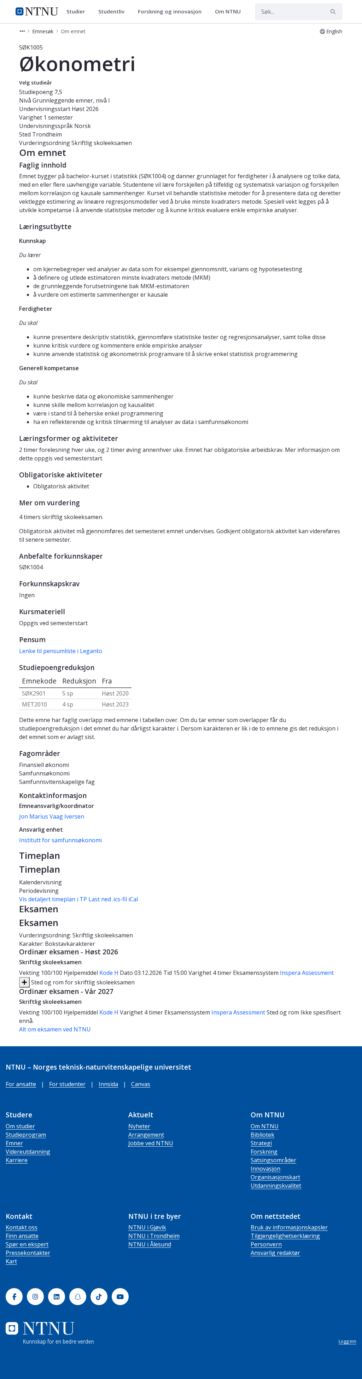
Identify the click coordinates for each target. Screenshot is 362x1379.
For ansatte (21, 1084)
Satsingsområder (273, 1160)
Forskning (264, 1152)
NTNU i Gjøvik (147, 1227)
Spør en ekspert (27, 1244)
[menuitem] (78, 11)
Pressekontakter (28, 1253)
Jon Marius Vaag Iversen (51, 816)
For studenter (67, 1084)
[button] (22, 31)
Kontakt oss (21, 1227)
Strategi (261, 1143)
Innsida (108, 1084)
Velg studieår (35, 82)
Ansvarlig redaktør (275, 1253)
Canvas (140, 1084)
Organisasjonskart (275, 1177)
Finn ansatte (22, 1236)
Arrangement (146, 1135)
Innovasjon (265, 1169)
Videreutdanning (28, 1152)
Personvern (266, 1244)
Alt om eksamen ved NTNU (55, 1029)
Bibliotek (262, 1135)
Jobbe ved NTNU (150, 1143)
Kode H (108, 973)
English (334, 31)
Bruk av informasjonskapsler (289, 1227)
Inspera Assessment (307, 973)
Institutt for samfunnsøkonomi (60, 840)
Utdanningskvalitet (276, 1185)
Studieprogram (26, 1135)
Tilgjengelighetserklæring (285, 1236)
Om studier (20, 1126)
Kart (11, 1261)
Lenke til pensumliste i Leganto (60, 651)
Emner (14, 1143)
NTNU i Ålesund (149, 1244)
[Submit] (334, 11)
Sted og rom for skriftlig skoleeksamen (82, 982)
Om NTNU (265, 1126)
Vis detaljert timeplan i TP (53, 899)
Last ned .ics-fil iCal (113, 899)
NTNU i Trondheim (154, 1236)
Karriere (17, 1160)
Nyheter (139, 1126)
